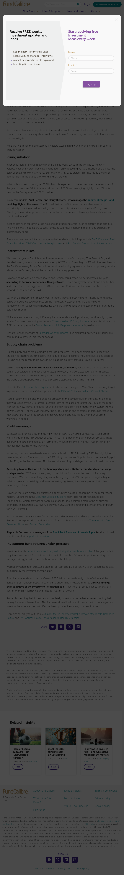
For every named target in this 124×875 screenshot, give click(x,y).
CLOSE (116, 20)
